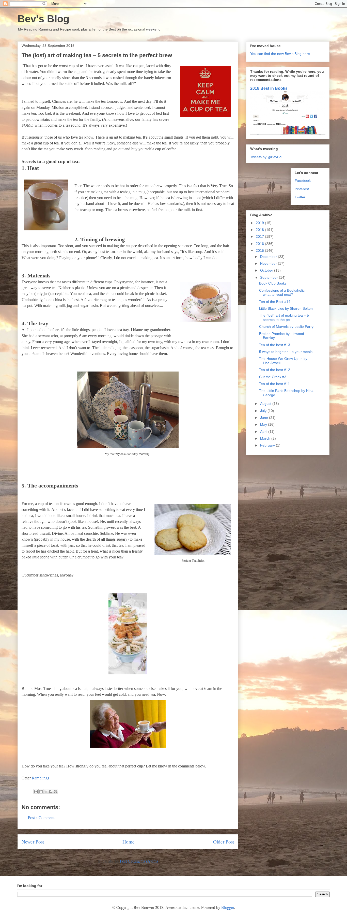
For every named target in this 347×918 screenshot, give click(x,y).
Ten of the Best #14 (274, 302)
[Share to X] (45, 791)
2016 (260, 244)
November (269, 263)
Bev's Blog (43, 18)
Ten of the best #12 (274, 370)
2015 (260, 250)
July (263, 411)
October (267, 270)
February (268, 445)
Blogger (227, 907)
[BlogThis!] (40, 791)
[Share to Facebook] (50, 791)
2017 (260, 236)
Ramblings (40, 778)
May (264, 424)
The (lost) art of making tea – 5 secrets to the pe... (284, 317)
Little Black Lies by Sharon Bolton (286, 308)
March (265, 438)
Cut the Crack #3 (272, 377)
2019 (260, 223)
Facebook (303, 181)
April (264, 432)
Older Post (223, 841)
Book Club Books (273, 283)
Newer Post (33, 841)
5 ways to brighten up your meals (285, 352)
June (264, 418)
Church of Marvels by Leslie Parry (286, 326)
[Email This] (36, 791)
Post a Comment (41, 817)
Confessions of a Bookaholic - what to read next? (283, 292)
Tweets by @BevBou (266, 157)
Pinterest (302, 189)
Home (128, 841)
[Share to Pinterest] (55, 791)
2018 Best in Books (269, 88)
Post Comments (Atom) (139, 861)
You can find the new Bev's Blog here (280, 54)
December (269, 257)
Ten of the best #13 (274, 345)
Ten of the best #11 (274, 384)
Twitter (300, 197)
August (266, 404)
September (269, 277)
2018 (260, 230)
